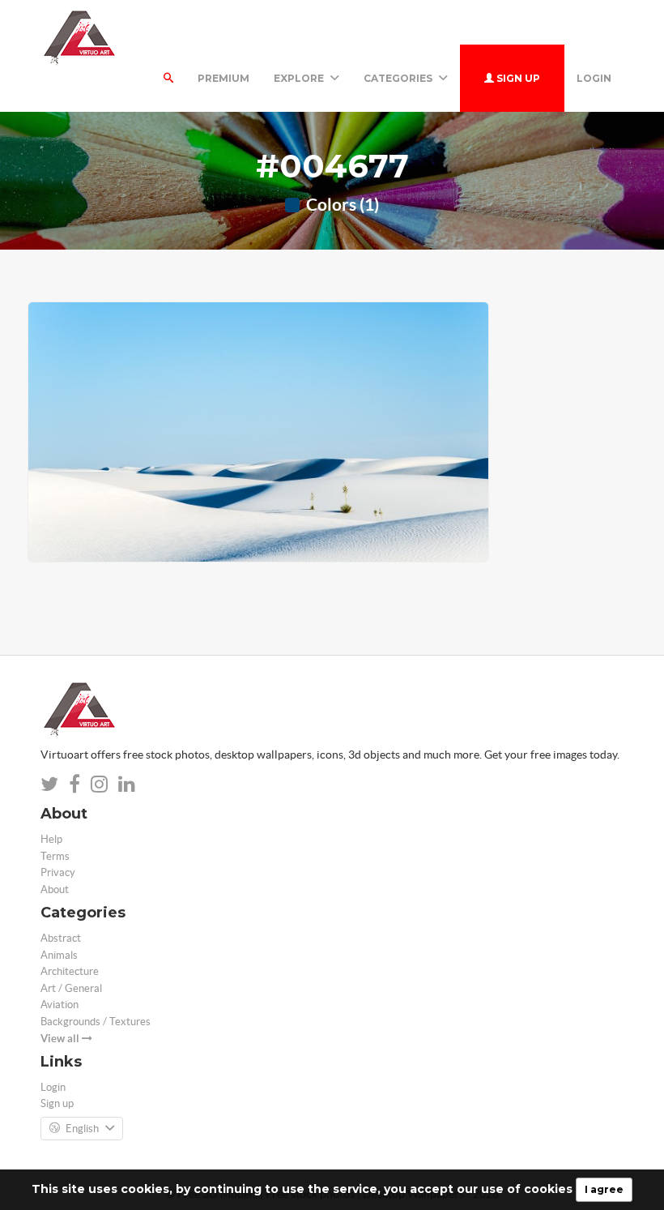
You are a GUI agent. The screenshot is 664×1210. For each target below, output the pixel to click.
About (54, 889)
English (82, 1128)
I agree (604, 1189)
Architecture (69, 971)
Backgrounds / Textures (95, 1021)
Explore (300, 78)
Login (594, 78)
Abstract (60, 938)
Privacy (57, 872)
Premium (223, 78)
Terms (55, 856)
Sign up (517, 78)
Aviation (59, 1004)
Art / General (71, 988)
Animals (59, 955)
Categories (399, 78)
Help (51, 839)
